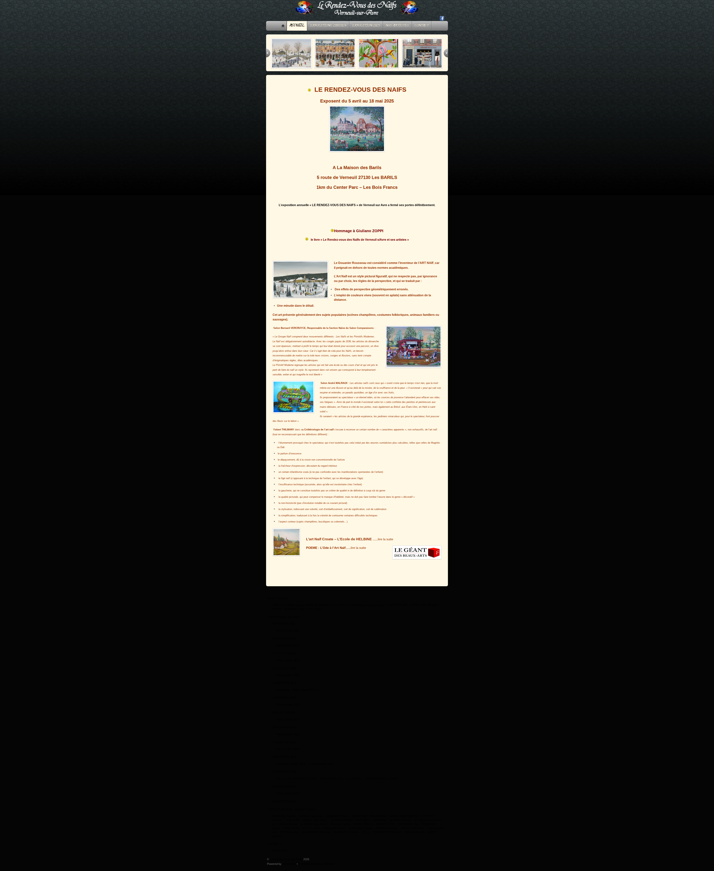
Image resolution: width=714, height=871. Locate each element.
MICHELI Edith (386, 827)
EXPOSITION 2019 (284, 745)
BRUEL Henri (378, 819)
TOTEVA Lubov (289, 835)
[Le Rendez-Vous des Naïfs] (357, 16)
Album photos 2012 (287, 648)
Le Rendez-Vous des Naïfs (286, 862)
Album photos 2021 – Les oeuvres (341, 781)
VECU (365, 835)
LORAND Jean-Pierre (314, 827)
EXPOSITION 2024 (284, 804)
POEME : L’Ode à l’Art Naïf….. (328, 551)
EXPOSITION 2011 (283, 626)
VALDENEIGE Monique (316, 835)
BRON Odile (359, 819)
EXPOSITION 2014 (284, 671)
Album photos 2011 (287, 633)
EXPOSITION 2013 (284, 656)
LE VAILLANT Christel (427, 823)
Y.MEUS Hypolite (414, 835)
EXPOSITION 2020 (284, 760)
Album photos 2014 (287, 678)
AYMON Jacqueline (311, 819)
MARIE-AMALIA (363, 827)
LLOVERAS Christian (284, 827)
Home (283, 26)
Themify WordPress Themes (316, 867)
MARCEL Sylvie (340, 827)
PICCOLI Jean (311, 831)
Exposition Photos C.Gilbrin (381, 781)
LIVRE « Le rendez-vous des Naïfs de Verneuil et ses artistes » (309, 608)
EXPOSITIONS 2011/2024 (328, 25)
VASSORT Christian (346, 835)
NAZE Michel (291, 831)
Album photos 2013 (287, 663)
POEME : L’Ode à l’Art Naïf (287, 612)
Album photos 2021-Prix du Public (296, 781)
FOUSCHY (293, 823)
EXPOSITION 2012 (284, 641)
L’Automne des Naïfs (321, 767)
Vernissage (283, 692)
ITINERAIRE (279, 854)
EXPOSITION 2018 (284, 730)
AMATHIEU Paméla (283, 819)
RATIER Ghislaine (387, 831)
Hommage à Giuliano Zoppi (367, 608)
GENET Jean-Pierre (315, 823)
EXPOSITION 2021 (284, 775)
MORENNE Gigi (408, 827)
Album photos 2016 (287, 707)
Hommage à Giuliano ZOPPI (358, 234)
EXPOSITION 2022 (284, 789)
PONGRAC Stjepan (360, 831)
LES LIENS (314, 612)
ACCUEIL (297, 25)
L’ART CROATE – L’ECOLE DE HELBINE (413, 608)
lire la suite (358, 551)
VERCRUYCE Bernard (387, 835)
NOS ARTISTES (397, 25)
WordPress (289, 867)
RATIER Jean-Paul (412, 831)
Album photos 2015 (304, 692)
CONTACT (421, 25)
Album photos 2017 (287, 722)
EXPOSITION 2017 (284, 715)
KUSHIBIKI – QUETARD (371, 823)
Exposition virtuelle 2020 (290, 767)
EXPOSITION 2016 (284, 700)
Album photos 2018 (287, 737)
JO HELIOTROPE (341, 823)
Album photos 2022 (287, 796)
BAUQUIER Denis (337, 819)
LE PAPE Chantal (400, 823)
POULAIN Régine (334, 831)
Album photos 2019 (287, 752)
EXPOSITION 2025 (366, 25)
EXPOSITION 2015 (284, 686)
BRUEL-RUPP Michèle (404, 819)
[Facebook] (442, 18)
